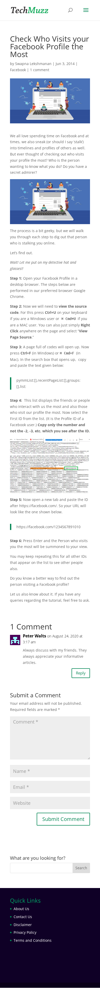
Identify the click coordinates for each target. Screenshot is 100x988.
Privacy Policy (25, 932)
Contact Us (23, 916)
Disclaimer (23, 924)
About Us (21, 908)
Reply (81, 672)
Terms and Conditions (33, 940)
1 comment (39, 69)
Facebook (18, 69)
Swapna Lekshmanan (33, 63)
